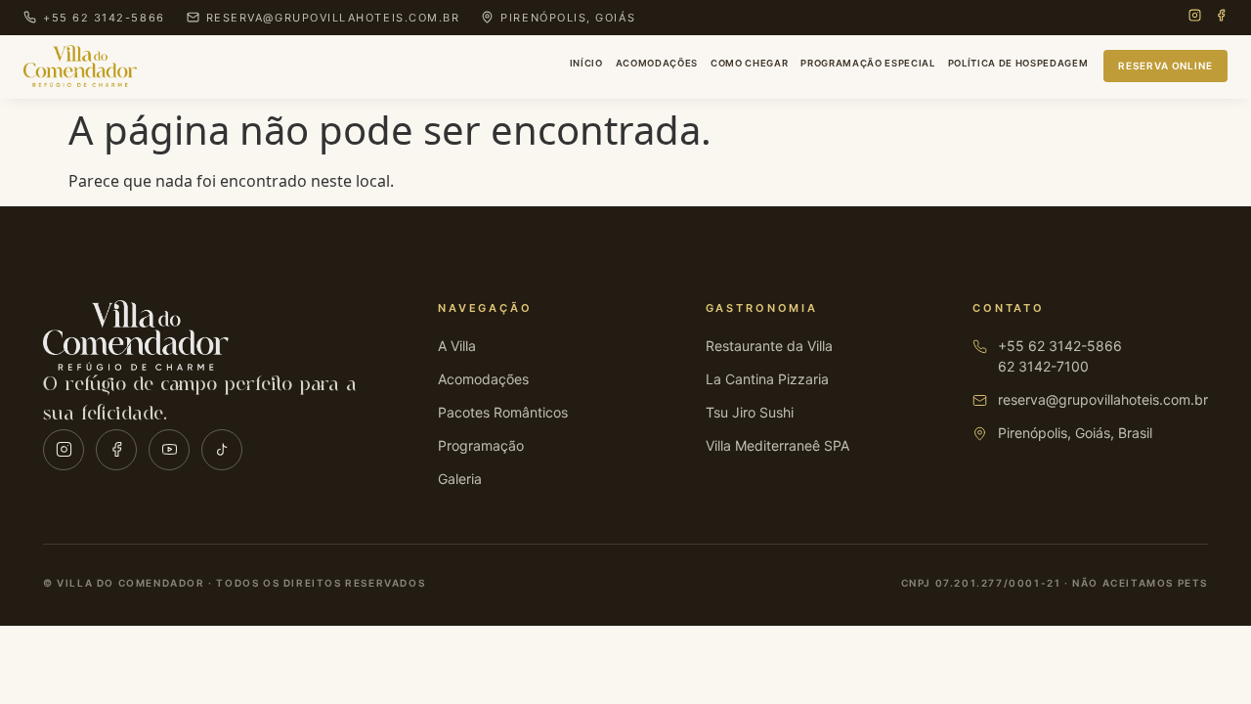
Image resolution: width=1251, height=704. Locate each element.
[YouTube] (169, 449)
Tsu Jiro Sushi (750, 412)
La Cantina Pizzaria (767, 379)
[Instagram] (1194, 17)
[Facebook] (1221, 17)
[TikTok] (221, 449)
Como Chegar (749, 63)
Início (586, 63)
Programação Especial (867, 63)
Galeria (460, 478)
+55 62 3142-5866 (1060, 345)
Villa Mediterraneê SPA (777, 445)
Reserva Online (1165, 65)
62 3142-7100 (1043, 366)
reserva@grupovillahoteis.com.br (1103, 399)
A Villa (457, 345)
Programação (481, 445)
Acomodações (657, 63)
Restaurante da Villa (769, 345)
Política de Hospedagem (1018, 63)
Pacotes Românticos (503, 412)
